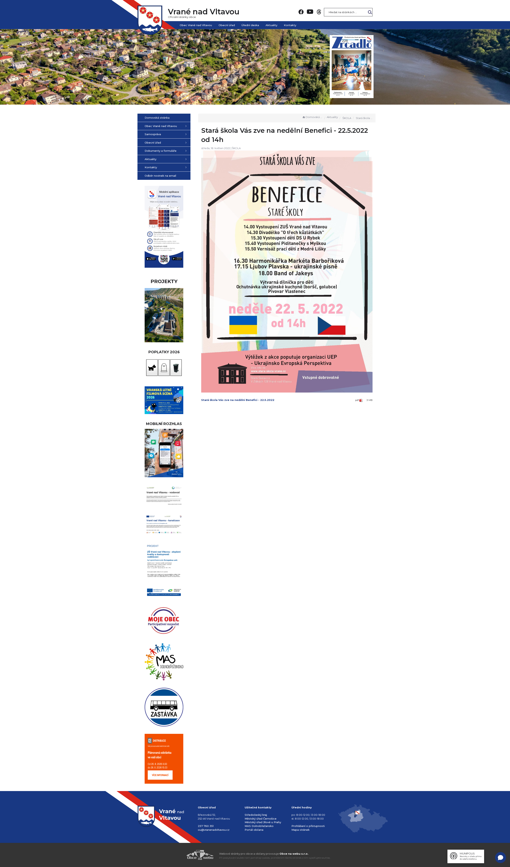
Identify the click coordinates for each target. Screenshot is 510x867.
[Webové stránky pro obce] (177, 855)
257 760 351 (206, 826)
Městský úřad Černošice (261, 818)
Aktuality (271, 25)
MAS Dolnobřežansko (259, 826)
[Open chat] (500, 857)
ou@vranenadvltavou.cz (214, 829)
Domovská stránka (314, 117)
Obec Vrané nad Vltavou (196, 25)
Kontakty (290, 25)
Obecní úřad (227, 25)
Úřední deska (250, 25)
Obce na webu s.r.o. (294, 853)
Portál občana (254, 829)
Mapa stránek (300, 829)
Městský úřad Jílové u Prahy (263, 822)
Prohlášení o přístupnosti (308, 826)
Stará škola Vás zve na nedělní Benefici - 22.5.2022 (237, 400)
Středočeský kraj (256, 814)
